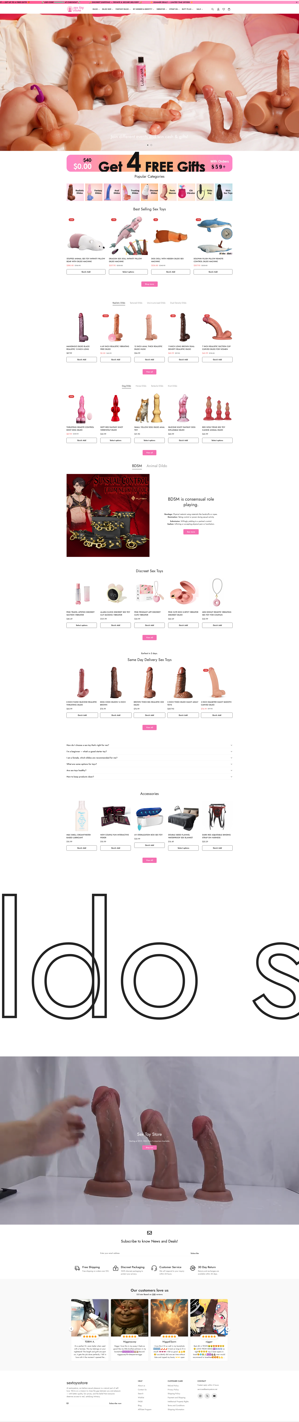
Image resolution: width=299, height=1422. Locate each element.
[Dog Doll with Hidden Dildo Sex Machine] (170, 235)
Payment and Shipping (176, 1397)
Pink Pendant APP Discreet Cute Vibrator (147, 613)
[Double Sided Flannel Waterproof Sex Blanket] (183, 816)
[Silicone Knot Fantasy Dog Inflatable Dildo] (183, 408)
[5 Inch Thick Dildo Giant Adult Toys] (183, 682)
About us (141, 1385)
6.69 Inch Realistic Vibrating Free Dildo (114, 348)
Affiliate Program (144, 1409)
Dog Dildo (126, 385)
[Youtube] (214, 1396)
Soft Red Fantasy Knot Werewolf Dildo (111, 428)
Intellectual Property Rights (178, 1401)
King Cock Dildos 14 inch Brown (113, 703)
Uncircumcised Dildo (156, 302)
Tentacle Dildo (157, 385)
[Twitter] (207, 1396)
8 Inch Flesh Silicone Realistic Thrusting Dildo (81, 703)
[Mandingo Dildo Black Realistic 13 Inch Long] (81, 327)
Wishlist (141, 1397)
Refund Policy (173, 1385)
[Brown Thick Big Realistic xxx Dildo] (149, 682)
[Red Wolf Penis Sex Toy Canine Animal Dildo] (217, 408)
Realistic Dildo (119, 302)
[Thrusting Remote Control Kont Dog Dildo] (81, 408)
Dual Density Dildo (178, 302)
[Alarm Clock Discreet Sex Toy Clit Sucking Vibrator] (115, 593)
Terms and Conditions (176, 1405)
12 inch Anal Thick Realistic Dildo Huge (148, 348)
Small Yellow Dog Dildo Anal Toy (149, 428)
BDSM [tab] (137, 465)
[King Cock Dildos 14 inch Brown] (116, 682)
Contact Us (142, 1389)
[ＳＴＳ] (75, 9)
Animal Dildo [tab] (157, 465)
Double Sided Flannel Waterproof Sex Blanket (180, 836)
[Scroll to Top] (294, 1409)
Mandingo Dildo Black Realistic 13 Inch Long (78, 348)
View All (149, 637)
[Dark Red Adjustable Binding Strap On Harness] (217, 816)
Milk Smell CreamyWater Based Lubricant (78, 836)
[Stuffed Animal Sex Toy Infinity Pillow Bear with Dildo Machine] (86, 235)
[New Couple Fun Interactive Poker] (115, 816)
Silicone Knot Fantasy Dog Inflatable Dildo (182, 428)
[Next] (242, 324)
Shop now (149, 1147)
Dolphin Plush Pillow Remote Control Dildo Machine (208, 260)
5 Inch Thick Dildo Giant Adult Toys (182, 703)
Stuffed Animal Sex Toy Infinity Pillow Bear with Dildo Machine (86, 260)
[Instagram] (200, 1396)
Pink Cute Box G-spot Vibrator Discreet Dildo (183, 613)
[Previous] (57, 324)
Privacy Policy (173, 1389)
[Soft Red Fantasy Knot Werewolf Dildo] (115, 408)
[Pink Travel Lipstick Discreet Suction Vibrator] (81, 593)
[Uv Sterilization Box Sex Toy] (149, 816)
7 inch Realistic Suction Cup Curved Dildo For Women (216, 348)
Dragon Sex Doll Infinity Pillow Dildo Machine (125, 260)
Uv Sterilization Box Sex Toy (148, 834)
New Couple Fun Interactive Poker (114, 836)
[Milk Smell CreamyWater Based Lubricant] (81, 816)
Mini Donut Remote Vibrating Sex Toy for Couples (216, 613)
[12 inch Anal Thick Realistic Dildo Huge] (149, 327)
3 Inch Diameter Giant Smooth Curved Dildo (216, 703)
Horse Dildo (141, 385)
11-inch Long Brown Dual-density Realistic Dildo (181, 348)
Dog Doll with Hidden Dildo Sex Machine (167, 260)
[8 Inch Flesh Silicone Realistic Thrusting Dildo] (82, 682)
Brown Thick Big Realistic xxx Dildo (149, 703)
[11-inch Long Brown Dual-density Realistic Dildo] (183, 327)
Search (140, 1393)
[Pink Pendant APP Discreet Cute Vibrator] (149, 593)
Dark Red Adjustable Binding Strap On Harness (216, 836)
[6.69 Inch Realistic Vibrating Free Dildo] (115, 327)
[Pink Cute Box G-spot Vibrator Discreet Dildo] (183, 593)
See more (191, 531)
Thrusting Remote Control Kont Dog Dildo (80, 428)
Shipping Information (176, 1409)
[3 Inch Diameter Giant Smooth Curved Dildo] (217, 682)
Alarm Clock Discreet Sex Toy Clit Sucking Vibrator (115, 613)
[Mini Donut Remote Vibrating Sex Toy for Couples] (217, 593)
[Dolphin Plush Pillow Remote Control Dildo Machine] (213, 235)
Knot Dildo (172, 385)
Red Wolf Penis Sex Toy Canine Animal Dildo (213, 428)
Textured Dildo (136, 302)
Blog (140, 1405)
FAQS (140, 1401)
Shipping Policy (174, 1393)
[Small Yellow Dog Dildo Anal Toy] (149, 408)
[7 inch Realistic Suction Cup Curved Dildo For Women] (217, 327)
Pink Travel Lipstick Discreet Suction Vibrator (80, 613)
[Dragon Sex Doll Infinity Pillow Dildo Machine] (128, 235)
